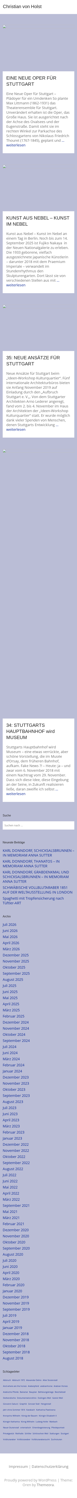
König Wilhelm (27, 1421)
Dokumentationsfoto (27, 1398)
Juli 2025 (9, 985)
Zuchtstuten (56, 1439)
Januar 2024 (12, 1071)
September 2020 (16, 1248)
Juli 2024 (9, 1046)
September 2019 (16, 1309)
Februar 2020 (13, 1284)
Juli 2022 (9, 1174)
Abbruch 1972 (18, 1380)
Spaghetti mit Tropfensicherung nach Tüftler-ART (33, 900)
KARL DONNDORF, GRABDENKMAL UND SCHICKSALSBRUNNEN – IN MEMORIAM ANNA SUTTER (36, 877)
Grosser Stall (34, 1403)
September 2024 (16, 1040)
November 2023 (16, 1083)
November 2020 (16, 1236)
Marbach (53, 1421)
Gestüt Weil (57, 1398)
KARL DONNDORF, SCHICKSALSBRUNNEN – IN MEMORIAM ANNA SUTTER (38, 853)
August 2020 (13, 1254)
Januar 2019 (12, 1327)
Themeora (45, 1484)
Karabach (30, 1409)
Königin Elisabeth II (48, 1415)
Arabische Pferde (11, 1392)
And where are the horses (15, 1386)
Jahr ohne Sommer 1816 (14, 1409)
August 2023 (13, 1101)
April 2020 (11, 1272)
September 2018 (16, 1352)
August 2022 (13, 1168)
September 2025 (16, 973)
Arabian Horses (61, 1386)
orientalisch (25, 1427)
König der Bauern (29, 1415)
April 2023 (11, 1120)
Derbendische (9, 1398)
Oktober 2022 (14, 1156)
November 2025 (16, 961)
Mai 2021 (10, 1211)
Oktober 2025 (14, 967)
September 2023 (16, 1095)
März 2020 (11, 1278)
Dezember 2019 (16, 1297)
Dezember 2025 (16, 955)
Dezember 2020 (16, 1229)
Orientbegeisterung (41, 1427)
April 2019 (11, 1321)
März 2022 (11, 1199)
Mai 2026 (10, 936)
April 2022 (11, 1193)
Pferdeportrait (57, 1427)
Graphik (23, 1403)
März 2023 (11, 1126)
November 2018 (16, 1339)
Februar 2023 (13, 1132)
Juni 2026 (10, 930)
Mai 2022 (10, 1187)
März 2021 (11, 1217)
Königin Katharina (11, 1421)
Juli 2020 (9, 1260)
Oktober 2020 (14, 1242)
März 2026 (11, 949)
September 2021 (16, 1205)
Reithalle (19, 1433)
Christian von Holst (22, 6)
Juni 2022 (10, 1181)
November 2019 (16, 1303)
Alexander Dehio (34, 1380)
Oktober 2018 (14, 1346)
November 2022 (16, 1150)
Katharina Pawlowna (45, 1409)
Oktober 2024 (14, 1034)
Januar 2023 (12, 1138)
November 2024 (16, 1028)
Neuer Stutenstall (11, 1427)
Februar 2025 (13, 1016)
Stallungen (54, 1433)
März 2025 (11, 1010)
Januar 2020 (12, 1291)
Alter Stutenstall (50, 1380)
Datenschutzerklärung (50, 1466)
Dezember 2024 (16, 1022)
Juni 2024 (10, 1052)
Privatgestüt (8, 1433)
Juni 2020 (10, 1266)
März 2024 (11, 1058)
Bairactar (24, 1392)
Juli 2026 (9, 924)
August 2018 (13, 1358)
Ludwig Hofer (42, 1421)
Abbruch (7, 1380)
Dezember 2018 (16, 1333)
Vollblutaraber (23, 1439)
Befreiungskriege (46, 1392)
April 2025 (11, 1003)
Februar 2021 (13, 1223)
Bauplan (33, 1392)
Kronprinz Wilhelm (11, 1415)
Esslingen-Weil (44, 1398)
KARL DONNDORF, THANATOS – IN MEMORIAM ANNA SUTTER (31, 863)
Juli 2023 (9, 1107)
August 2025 (13, 979)
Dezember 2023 (16, 1077)
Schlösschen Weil (40, 1433)
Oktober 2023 (14, 1089)
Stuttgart (65, 1433)
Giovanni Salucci (10, 1403)
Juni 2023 (10, 1113)
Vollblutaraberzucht (41, 1439)
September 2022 (16, 1162)
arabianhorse (46, 1386)
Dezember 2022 (16, 1144)
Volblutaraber (9, 1439)
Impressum (18, 1466)
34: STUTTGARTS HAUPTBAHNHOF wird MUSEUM (30, 731)
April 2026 (11, 942)
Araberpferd (33, 1386)
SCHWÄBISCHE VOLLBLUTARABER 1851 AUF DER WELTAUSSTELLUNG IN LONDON (38, 890)
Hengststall (46, 1403)
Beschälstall (60, 1392)
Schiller (28, 1433)
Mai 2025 (10, 997)
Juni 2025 (10, 991)
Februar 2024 (13, 1065)
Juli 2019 (9, 1315)
